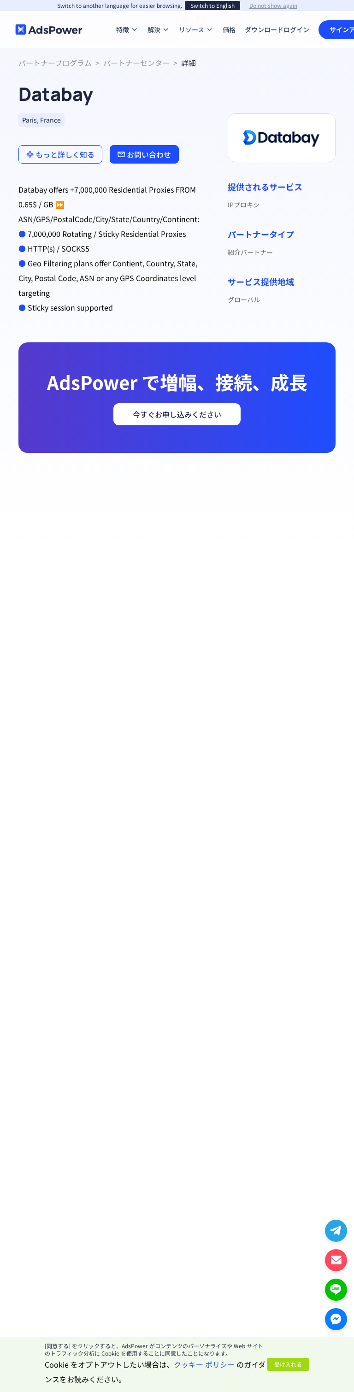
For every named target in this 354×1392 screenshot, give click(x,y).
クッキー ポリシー (204, 1364)
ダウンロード (264, 15)
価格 (229, 15)
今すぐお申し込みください (177, 414)
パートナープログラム (55, 62)
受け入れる (288, 1364)
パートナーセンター (136, 62)
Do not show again (273, 5)
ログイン (296, 29)
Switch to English (212, 5)
